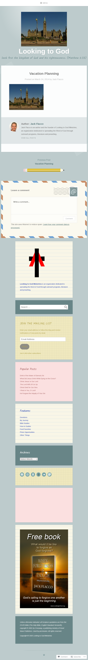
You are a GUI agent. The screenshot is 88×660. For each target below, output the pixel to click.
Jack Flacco (57, 79)
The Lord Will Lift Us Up (29, 384)
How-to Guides (25, 426)
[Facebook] (22, 474)
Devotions (23, 417)
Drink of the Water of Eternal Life (32, 376)
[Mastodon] (49, 474)
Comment (69, 219)
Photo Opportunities (27, 432)
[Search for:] (44, 307)
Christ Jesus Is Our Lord (29, 381)
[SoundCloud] (44, 474)
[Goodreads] (38, 474)
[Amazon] (33, 474)
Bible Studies (24, 423)
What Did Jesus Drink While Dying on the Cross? (38, 379)
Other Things (25, 435)
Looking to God (44, 51)
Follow (24, 346)
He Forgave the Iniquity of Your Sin (32, 393)
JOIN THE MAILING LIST (35, 323)
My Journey (24, 420)
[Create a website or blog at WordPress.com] (44, 655)
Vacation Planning (44, 162)
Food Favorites (25, 429)
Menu (45, 3)
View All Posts (28, 138)
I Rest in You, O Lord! (28, 390)
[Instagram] (27, 474)
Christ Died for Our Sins (28, 387)
